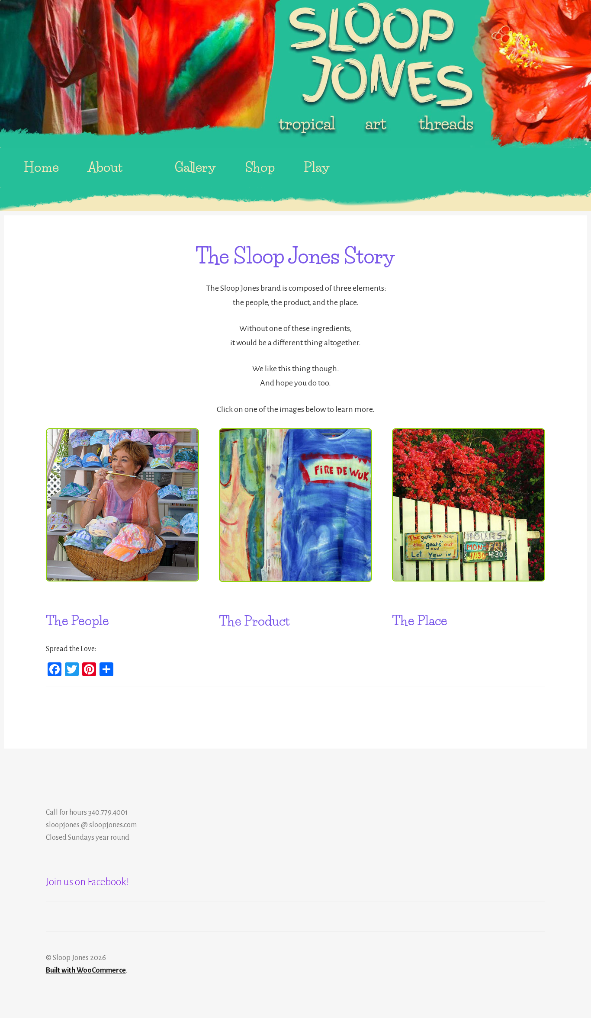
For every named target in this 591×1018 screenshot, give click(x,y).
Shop (260, 167)
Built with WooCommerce (86, 970)
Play (317, 167)
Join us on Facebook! (87, 882)
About (105, 167)
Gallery (195, 167)
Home (41, 167)
